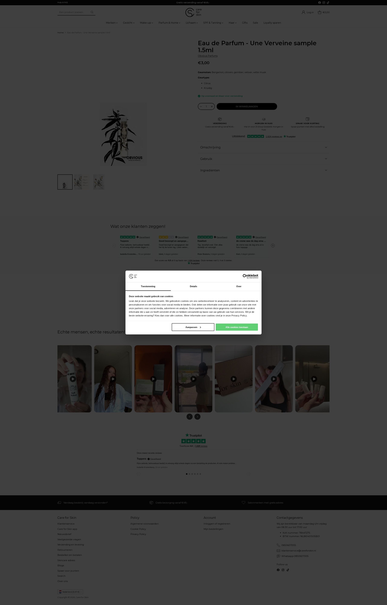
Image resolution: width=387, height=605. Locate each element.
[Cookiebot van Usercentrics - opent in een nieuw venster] (245, 276)
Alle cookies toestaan (237, 327)
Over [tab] (238, 286)
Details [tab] (193, 286)
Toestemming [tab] (148, 286)
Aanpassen (191, 327)
